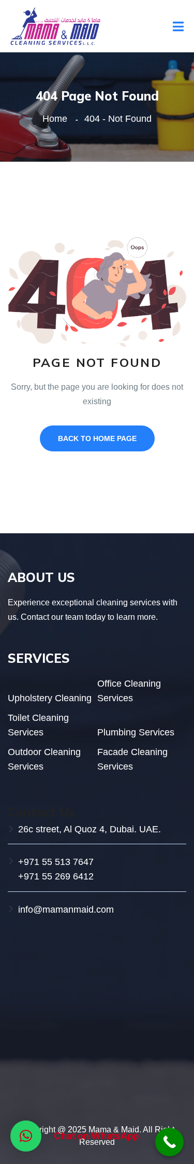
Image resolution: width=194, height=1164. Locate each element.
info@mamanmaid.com (66, 909)
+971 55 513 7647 (56, 862)
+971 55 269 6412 (56, 876)
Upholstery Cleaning (50, 698)
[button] (25, 1136)
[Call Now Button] (169, 1142)
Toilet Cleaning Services (38, 725)
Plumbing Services (135, 732)
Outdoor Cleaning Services (44, 759)
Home (57, 118)
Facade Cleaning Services (132, 759)
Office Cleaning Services (129, 690)
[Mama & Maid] (55, 25)
